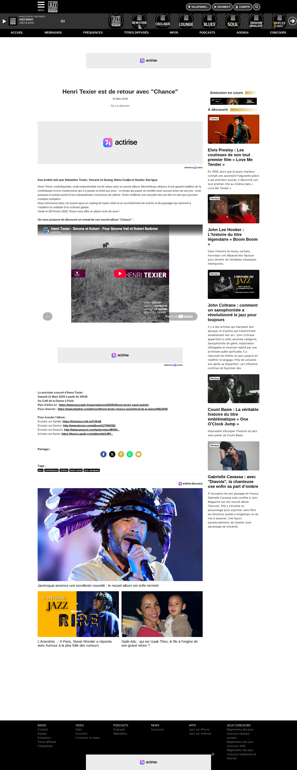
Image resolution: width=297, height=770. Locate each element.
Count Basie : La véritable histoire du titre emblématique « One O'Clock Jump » (233, 416)
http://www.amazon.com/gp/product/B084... (91, 429)
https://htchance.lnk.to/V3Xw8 (82, 421)
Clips (78, 729)
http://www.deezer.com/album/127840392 (89, 425)
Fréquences (93, 32)
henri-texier (76, 470)
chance (64, 470)
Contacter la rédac (87, 737)
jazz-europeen (91, 470)
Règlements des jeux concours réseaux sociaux (240, 733)
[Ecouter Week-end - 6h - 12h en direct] (233, 101)
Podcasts (207, 32)
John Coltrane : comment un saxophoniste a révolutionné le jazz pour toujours (233, 312)
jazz (40, 470)
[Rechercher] (256, 6)
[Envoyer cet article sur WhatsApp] (129, 456)
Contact (43, 729)
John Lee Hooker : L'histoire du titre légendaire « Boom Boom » (233, 236)
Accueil (17, 32)
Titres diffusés (136, 32)
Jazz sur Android (200, 733)
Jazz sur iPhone (199, 729)
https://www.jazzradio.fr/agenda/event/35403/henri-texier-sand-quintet (103, 404)
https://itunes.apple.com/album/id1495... (87, 433)
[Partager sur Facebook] (103, 456)
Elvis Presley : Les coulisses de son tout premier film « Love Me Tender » (230, 157)
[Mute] (62, 21)
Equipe (42, 733)
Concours (278, 32)
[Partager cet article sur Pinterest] (120, 456)
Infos (174, 32)
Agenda (242, 32)
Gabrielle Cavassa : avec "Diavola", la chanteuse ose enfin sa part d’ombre (233, 481)
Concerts (81, 733)
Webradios (53, 32)
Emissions (44, 737)
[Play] (5, 21)
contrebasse (51, 470)
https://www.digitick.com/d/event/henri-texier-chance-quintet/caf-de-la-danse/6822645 (113, 409)
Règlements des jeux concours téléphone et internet (241, 754)
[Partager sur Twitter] (111, 456)
